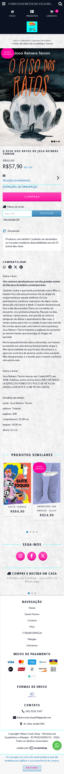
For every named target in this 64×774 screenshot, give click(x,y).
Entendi (32, 767)
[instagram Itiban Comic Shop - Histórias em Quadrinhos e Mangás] (20, 556)
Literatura (25, 40)
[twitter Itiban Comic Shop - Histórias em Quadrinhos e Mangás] (42, 556)
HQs (32, 626)
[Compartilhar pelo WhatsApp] (4, 267)
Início (16, 40)
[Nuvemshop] (32, 749)
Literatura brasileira (41, 40)
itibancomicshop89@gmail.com (34, 717)
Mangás (32, 639)
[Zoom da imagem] (60, 52)
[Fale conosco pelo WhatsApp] (56, 745)
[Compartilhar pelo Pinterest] (21, 267)
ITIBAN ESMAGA (32, 632)
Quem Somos (32, 614)
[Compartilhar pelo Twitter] (15, 267)
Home (32, 607)
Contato (32, 620)
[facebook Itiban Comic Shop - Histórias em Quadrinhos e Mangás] (31, 556)
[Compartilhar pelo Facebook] (10, 267)
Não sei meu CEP (12, 219)
